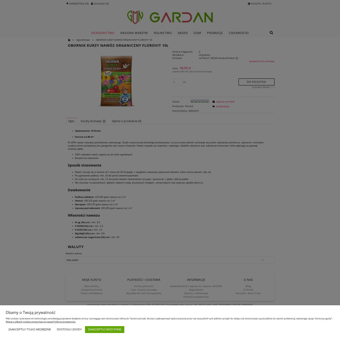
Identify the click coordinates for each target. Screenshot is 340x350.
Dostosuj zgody (69, 329)
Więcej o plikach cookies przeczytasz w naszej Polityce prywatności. (41, 321)
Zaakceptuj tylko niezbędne (29, 329)
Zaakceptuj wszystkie (104, 329)
